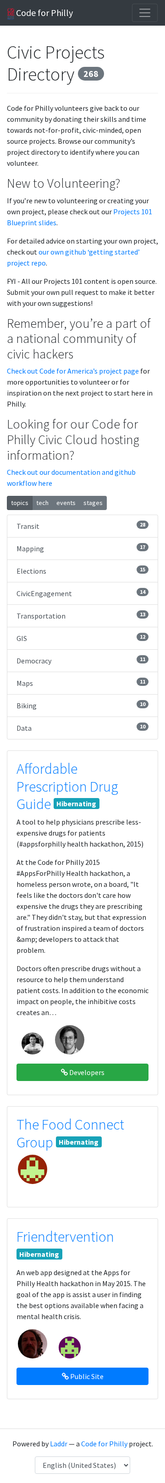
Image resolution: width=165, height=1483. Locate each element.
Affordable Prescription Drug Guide (67, 786)
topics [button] (19, 503)
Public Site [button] (86, 1376)
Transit (80, 526)
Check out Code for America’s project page (73, 370)
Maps (80, 683)
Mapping (80, 548)
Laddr (58, 1443)
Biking (80, 705)
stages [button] (93, 503)
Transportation (80, 615)
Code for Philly (43, 12)
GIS (80, 638)
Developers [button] (86, 1072)
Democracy (80, 660)
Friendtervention (65, 1237)
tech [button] (42, 503)
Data (80, 728)
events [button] (66, 503)
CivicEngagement (80, 593)
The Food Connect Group (70, 1133)
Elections (80, 571)
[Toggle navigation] (145, 13)
